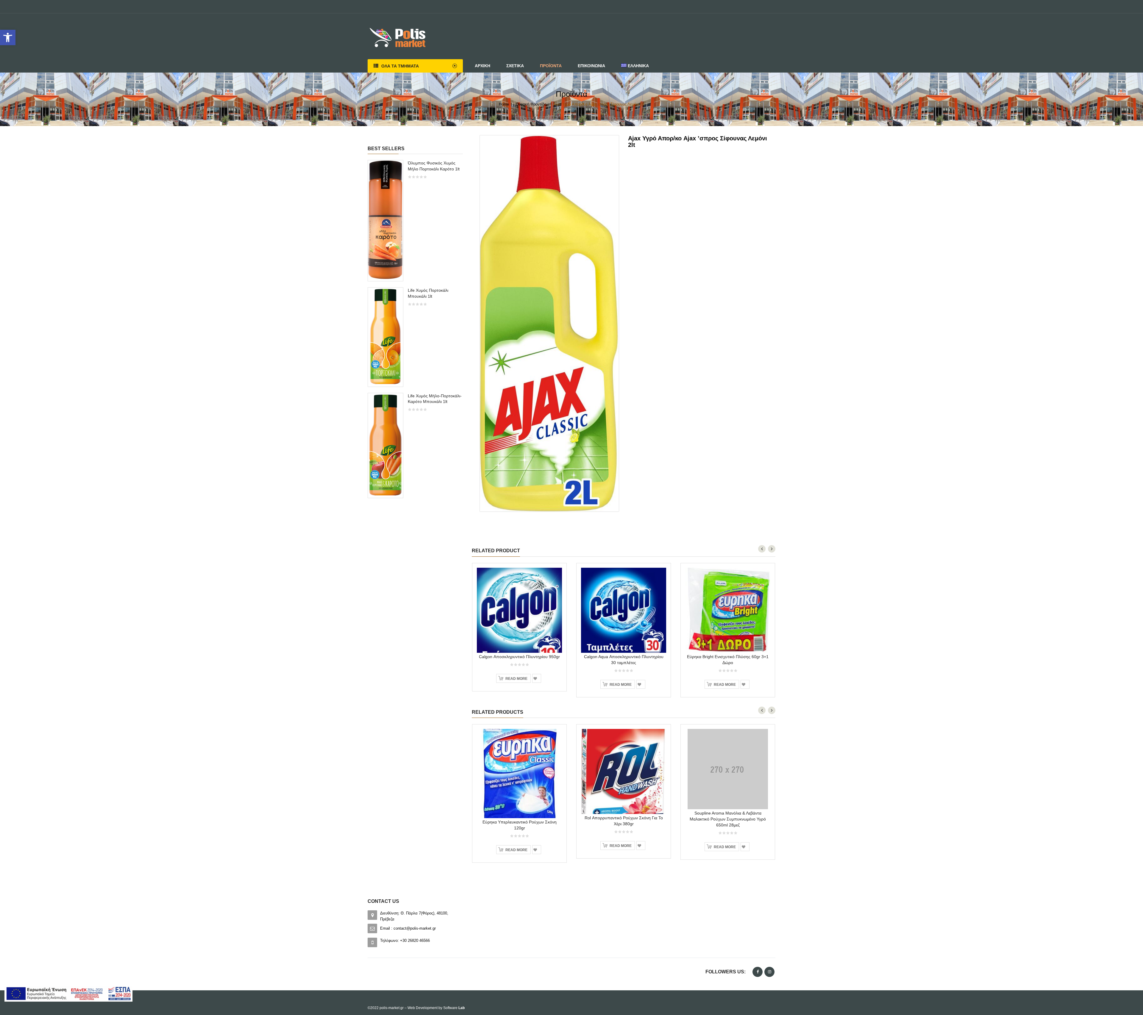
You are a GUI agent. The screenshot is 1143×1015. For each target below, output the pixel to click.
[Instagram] (769, 972)
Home (504, 104)
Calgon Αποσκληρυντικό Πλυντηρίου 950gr (519, 656)
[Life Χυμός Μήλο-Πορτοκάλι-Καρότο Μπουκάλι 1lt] (385, 445)
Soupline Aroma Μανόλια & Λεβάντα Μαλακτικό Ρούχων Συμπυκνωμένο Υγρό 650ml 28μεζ (728, 819)
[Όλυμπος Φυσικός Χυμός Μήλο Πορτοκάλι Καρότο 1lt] (385, 220)
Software (454, 1008)
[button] (7, 37)
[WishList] (536, 678)
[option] (415, 332)
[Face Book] (757, 972)
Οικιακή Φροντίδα (531, 104)
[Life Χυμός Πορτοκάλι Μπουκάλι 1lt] (385, 336)
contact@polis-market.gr (415, 928)
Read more (516, 679)
